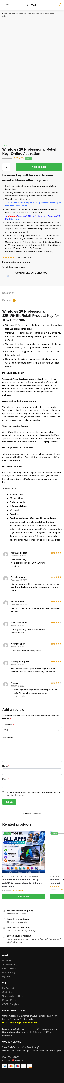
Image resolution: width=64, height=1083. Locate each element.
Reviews (8, 300)
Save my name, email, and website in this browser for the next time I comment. (33, 793)
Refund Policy (9, 968)
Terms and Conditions (12, 996)
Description (8, 293)
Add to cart (39, 166)
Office (5, 876)
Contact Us (7, 992)
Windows (13, 13)
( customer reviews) (25, 257)
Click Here (14, 219)
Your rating (8, 724)
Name (5, 766)
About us (6, 960)
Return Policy (8, 972)
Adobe (24, 876)
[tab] (32, 293)
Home (4, 13)
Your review (8, 737)
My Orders (7, 976)
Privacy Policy (9, 1000)
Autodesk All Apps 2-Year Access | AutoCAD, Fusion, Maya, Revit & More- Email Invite (22, 883)
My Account (8, 988)
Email (5, 779)
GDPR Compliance (11, 1004)
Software (33, 876)
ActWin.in (32, 5)
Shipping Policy (9, 964)
